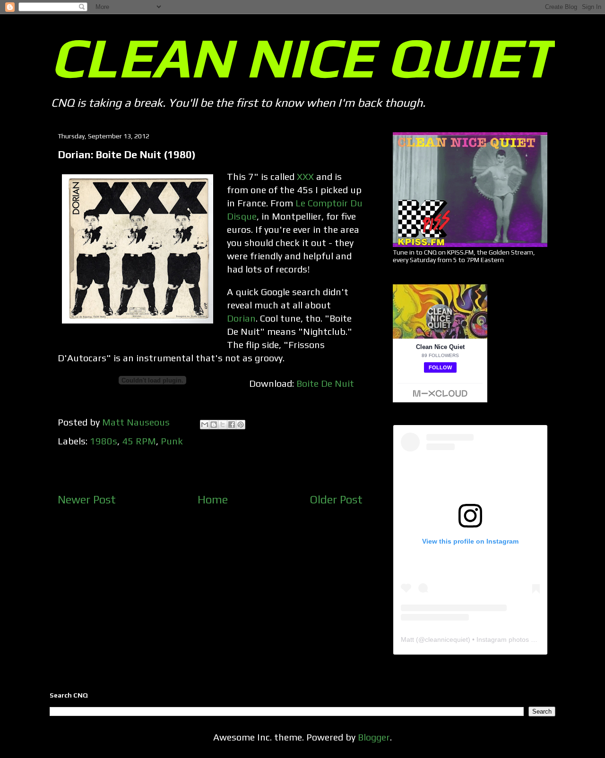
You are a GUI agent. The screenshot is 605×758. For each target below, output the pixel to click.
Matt (407, 639)
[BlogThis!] (213, 424)
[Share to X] (222, 424)
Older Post (336, 499)
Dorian (241, 318)
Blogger (374, 737)
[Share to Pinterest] (240, 424)
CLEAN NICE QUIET (301, 57)
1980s (103, 440)
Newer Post (87, 499)
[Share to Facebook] (231, 424)
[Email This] (204, 424)
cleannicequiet (446, 639)
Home (213, 499)
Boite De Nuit (325, 383)
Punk (172, 440)
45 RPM (139, 440)
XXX (305, 176)
